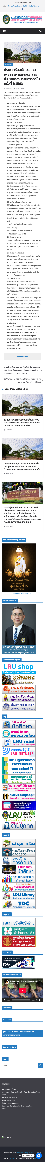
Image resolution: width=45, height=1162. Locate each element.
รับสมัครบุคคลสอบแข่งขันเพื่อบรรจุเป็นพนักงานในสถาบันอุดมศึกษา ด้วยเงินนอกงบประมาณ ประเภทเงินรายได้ (22, 422)
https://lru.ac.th (13, 1103)
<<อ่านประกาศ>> (22, 357)
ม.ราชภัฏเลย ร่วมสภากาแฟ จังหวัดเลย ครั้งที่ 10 (22, 6)
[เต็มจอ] (40, 1000)
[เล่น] (4, 1000)
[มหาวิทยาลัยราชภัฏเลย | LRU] (4, 31)
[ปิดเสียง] (37, 1000)
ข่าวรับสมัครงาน (8, 65)
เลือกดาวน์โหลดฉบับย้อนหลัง (22, 594)
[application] (22, 990)
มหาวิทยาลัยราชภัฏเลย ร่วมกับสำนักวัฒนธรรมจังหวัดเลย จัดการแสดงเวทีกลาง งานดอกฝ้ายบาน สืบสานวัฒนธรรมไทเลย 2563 (23, 370)
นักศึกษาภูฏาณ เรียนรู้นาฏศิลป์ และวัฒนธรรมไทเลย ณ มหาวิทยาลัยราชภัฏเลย (22, 380)
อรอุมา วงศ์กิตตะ (20, 88)
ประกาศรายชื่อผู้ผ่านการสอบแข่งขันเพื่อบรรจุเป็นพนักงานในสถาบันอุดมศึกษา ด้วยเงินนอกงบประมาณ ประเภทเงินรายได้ (22, 466)
